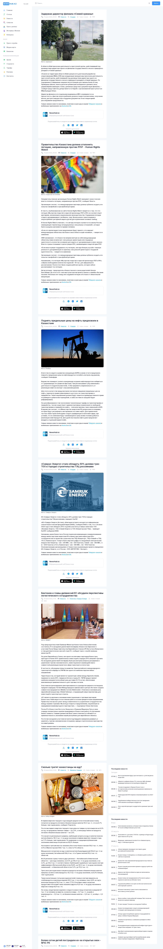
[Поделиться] (63, 125)
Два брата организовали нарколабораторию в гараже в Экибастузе (135, 932)
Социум (72, 17)
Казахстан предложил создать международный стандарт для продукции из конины (133, 909)
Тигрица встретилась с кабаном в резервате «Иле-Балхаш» (134, 920)
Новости (63, 17)
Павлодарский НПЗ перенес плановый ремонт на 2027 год (135, 795)
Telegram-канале (95, 104)
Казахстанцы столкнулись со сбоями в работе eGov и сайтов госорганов (135, 856)
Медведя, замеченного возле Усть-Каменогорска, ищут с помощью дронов (134, 841)
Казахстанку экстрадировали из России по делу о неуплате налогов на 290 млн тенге (134, 879)
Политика (73, 598)
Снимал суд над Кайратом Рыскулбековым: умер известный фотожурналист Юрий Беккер (134, 938)
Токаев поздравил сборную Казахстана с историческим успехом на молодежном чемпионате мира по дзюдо (135, 789)
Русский (26, 4)
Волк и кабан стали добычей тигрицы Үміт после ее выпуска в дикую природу (134, 899)
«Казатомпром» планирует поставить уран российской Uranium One (132, 850)
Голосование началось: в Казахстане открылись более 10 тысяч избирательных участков (135, 827)
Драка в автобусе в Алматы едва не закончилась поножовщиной (134, 873)
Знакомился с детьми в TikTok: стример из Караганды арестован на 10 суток (135, 835)
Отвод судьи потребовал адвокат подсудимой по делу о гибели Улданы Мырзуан (134, 915)
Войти (156, 3)
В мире (84, 598)
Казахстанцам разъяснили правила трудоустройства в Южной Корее (135, 867)
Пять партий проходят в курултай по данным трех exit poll (135, 807)
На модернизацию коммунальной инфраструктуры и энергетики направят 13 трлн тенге (135, 926)
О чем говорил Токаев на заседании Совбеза (132, 904)
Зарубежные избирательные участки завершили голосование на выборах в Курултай (133, 801)
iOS (70, 106)
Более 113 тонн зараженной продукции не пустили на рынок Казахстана (135, 861)
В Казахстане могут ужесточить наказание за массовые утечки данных (133, 890)
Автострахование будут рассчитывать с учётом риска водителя (135, 776)
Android (64, 106)
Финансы (73, 770)
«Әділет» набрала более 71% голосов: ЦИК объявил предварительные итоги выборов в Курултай (134, 782)
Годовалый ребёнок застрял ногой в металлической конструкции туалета (134, 884)
